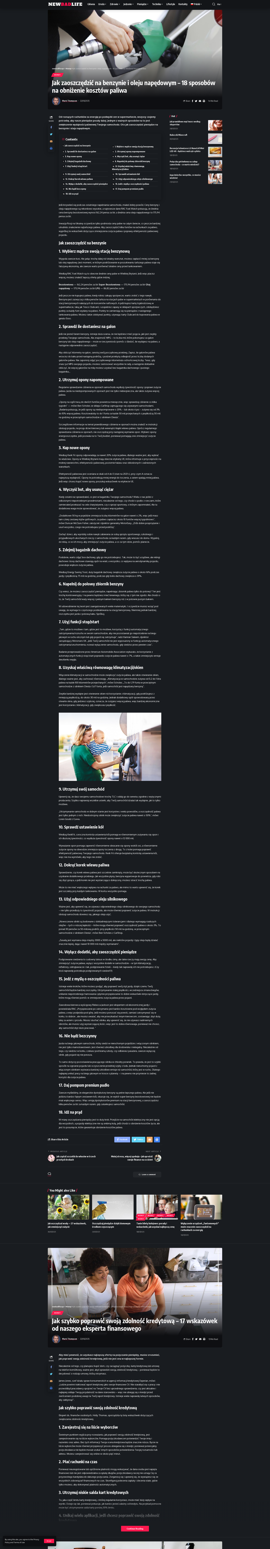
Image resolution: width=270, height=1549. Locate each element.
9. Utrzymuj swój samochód (77, 174)
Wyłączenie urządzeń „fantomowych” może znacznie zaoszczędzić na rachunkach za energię (200, 1226)
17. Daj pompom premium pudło (129, 189)
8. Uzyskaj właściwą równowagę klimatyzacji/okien (128, 167)
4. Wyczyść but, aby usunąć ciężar (130, 156)
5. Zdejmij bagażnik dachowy (78, 161)
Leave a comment (149, 1174)
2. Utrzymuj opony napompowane (130, 151)
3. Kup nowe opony (73, 156)
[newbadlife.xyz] (65, 4)
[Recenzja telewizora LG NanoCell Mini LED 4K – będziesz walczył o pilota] (215, 152)
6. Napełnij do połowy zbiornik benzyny (132, 161)
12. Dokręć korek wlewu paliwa (79, 179)
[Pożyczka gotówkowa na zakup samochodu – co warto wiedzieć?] (215, 165)
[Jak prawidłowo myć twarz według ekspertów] (215, 125)
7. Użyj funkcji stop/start (76, 166)
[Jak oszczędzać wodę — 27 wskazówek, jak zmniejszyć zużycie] (68, 1207)
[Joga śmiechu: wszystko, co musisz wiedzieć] (215, 178)
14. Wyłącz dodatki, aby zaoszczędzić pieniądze (87, 184)
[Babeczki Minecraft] (215, 138)
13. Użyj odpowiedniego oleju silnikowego (134, 179)
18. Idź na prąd (72, 194)
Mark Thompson (69, 100)
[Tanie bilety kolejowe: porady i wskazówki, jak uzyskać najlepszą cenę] (157, 1207)
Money (57, 75)
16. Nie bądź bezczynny (76, 189)
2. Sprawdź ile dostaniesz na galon (80, 151)
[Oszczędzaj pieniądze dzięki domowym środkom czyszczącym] (113, 1207)
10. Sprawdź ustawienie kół (127, 174)
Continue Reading (135, 1528)
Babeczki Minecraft (178, 135)
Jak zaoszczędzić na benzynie (78, 145)
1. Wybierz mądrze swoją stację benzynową (134, 146)
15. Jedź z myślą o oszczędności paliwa (132, 184)
